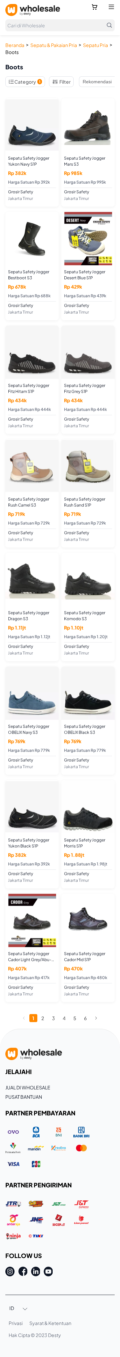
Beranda (14, 45)
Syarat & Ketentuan (50, 1323)
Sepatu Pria (95, 45)
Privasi (16, 1323)
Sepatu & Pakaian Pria (53, 45)
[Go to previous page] (24, 1018)
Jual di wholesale (27, 1087)
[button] (18, 1309)
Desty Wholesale (32, 10)
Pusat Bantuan (23, 1097)
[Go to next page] (96, 1018)
